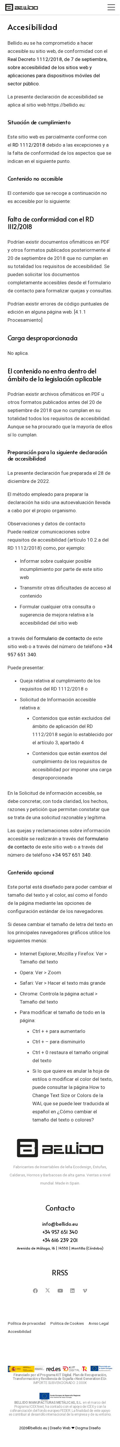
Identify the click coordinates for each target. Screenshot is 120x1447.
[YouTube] (60, 1291)
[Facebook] (35, 1291)
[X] (47, 1291)
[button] (111, 7)
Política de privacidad (26, 1323)
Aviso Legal (99, 1323)
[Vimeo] (85, 1291)
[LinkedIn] (72, 1291)
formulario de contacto (59, 638)
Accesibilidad (19, 1331)
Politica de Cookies (67, 1323)
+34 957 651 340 (71, 855)
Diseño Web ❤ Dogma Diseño (75, 1428)
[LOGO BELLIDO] (21, 7)
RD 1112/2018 (29, 145)
